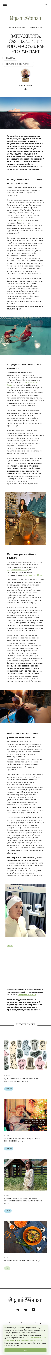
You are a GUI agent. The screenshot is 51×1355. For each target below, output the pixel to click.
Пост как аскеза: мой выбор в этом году (22, 1261)
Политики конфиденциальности (29, 1340)
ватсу (19, 220)
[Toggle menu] (5, 5)
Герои (8, 1210)
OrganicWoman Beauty (17, 570)
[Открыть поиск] (46, 4)
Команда (38, 1323)
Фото (10, 946)
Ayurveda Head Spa (32, 575)
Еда (7, 1268)
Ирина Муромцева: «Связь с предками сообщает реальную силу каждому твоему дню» (23, 1200)
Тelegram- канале (27, 995)
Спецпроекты (26, 1323)
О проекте (13, 1323)
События (9, 1088)
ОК (25, 1350)
